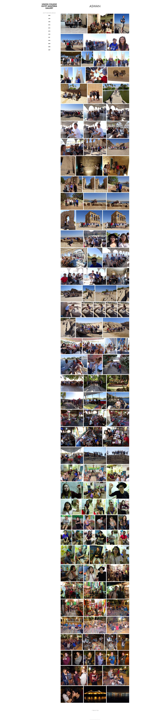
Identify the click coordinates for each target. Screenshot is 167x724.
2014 (49, 31)
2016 (49, 24)
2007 (49, 49)
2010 (49, 40)
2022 (49, 15)
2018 (49, 21)
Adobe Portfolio (97, 719)
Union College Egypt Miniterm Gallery (49, 6)
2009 (49, 43)
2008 (49, 46)
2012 (49, 34)
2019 (49, 18)
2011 (49, 37)
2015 (49, 28)
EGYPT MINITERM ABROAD (49, 13)
